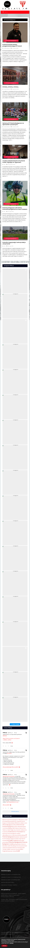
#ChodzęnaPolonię (6, 821)
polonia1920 (5, 842)
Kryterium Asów (19, 837)
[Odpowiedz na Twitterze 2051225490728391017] (3, 770)
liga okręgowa (11, 838)
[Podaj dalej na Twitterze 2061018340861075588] (6, 746)
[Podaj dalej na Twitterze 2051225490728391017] (6, 770)
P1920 (8, 840)
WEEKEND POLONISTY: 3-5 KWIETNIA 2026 (10, 880)
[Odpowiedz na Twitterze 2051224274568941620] (3, 788)
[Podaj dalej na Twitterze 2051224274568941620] (6, 788)
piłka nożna (14, 840)
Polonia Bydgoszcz (15, 842)
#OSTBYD (9, 753)
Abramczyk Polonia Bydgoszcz (13, 825)
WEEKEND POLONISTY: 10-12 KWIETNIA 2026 (11, 877)
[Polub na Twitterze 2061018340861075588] (8, 746)
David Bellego (8, 828)
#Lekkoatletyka (11, 823)
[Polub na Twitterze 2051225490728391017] (8, 770)
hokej (8, 830)
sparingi (15, 844)
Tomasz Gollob (6, 849)
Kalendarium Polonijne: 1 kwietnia (9, 885)
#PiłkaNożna (18, 823)
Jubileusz (23, 830)
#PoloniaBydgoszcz (7, 825)
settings (11, 943)
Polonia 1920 (21, 840)
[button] (15, 281)
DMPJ (13, 828)
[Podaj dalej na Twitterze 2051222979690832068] (6, 808)
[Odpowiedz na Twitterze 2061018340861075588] (3, 746)
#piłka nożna (24, 823)
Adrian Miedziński (18, 826)
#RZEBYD (5, 736)
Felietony (4, 830)
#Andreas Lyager (23, 819)
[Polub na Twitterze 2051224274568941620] (8, 788)
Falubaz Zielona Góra (20, 828)
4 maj (15, 750)
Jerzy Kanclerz (16, 830)
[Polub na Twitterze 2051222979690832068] (8, 808)
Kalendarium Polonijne (16, 832)
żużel (18, 851)
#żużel (15, 824)
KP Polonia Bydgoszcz (11, 40)
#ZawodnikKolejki (7, 767)
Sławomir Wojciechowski (19, 847)
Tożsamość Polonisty (15, 849)
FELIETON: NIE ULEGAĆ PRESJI (7, 882)
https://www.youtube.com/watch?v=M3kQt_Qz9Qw (11, 739)
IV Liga (11, 830)
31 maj (15, 732)
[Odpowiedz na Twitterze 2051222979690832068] (3, 808)
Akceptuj (4, 945)
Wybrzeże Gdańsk (12, 851)
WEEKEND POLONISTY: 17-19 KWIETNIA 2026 (10, 874)
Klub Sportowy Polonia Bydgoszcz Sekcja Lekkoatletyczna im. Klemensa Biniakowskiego (13, 833)
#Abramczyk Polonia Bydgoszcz (10, 819)
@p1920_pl (10, 732)
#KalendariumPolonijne (8, 776)
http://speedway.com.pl (12, 802)
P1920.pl (5, 732)
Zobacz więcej (15, 724)
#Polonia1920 (15, 767)
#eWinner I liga (15, 821)
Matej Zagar (19, 838)
